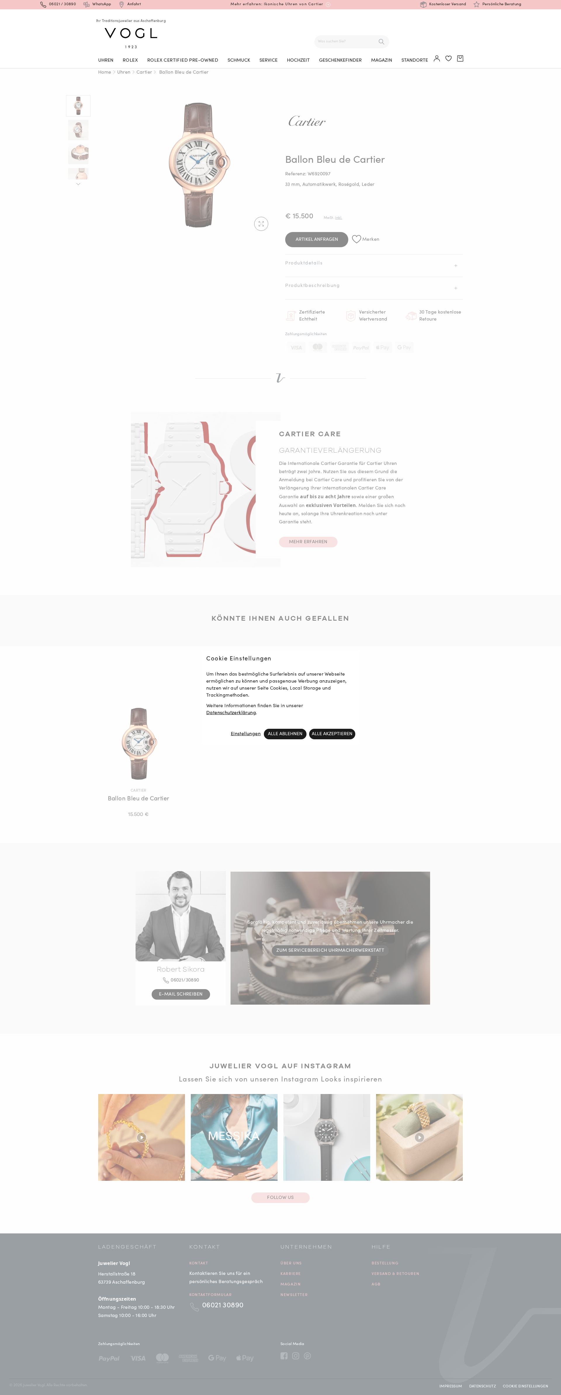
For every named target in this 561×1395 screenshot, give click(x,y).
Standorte (414, 60)
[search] (382, 42)
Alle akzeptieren (332, 734)
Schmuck (239, 60)
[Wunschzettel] (448, 58)
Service (268, 60)
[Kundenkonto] (437, 58)
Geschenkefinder (340, 60)
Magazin (381, 60)
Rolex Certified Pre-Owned (182, 60)
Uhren (105, 60)
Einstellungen (246, 734)
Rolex (130, 60)
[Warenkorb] (460, 58)
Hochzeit (298, 60)
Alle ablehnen (285, 734)
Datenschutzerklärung (231, 713)
